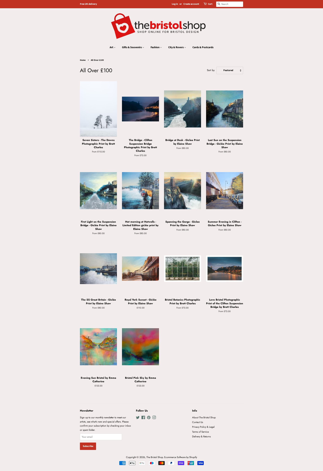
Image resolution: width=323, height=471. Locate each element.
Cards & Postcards (202, 47)
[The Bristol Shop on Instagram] (154, 418)
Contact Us (197, 422)
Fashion (155, 47)
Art (112, 47)
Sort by (211, 70)
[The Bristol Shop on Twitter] (138, 418)
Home (83, 60)
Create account (191, 4)
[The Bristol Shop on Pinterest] (149, 418)
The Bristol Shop (154, 457)
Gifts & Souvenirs (132, 47)
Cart (210, 4)
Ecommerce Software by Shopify (180, 457)
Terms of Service (200, 431)
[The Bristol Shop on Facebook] (143, 418)
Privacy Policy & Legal (203, 427)
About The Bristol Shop (204, 417)
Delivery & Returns (201, 436)
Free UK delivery (88, 4)
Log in (175, 4)
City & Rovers (176, 47)
